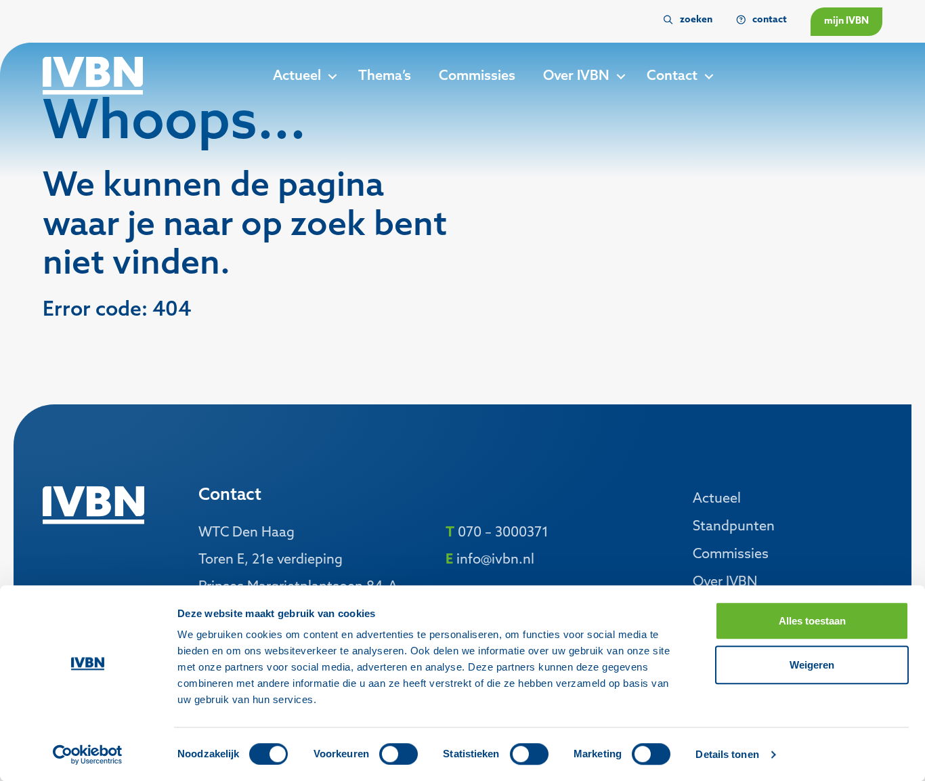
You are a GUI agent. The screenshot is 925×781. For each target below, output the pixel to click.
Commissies (477, 76)
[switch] (398, 754)
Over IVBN (576, 76)
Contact (672, 76)
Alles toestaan (812, 621)
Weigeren (812, 665)
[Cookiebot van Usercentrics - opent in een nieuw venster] (87, 754)
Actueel (297, 76)
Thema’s (384, 76)
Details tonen (726, 754)
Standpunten (734, 527)
